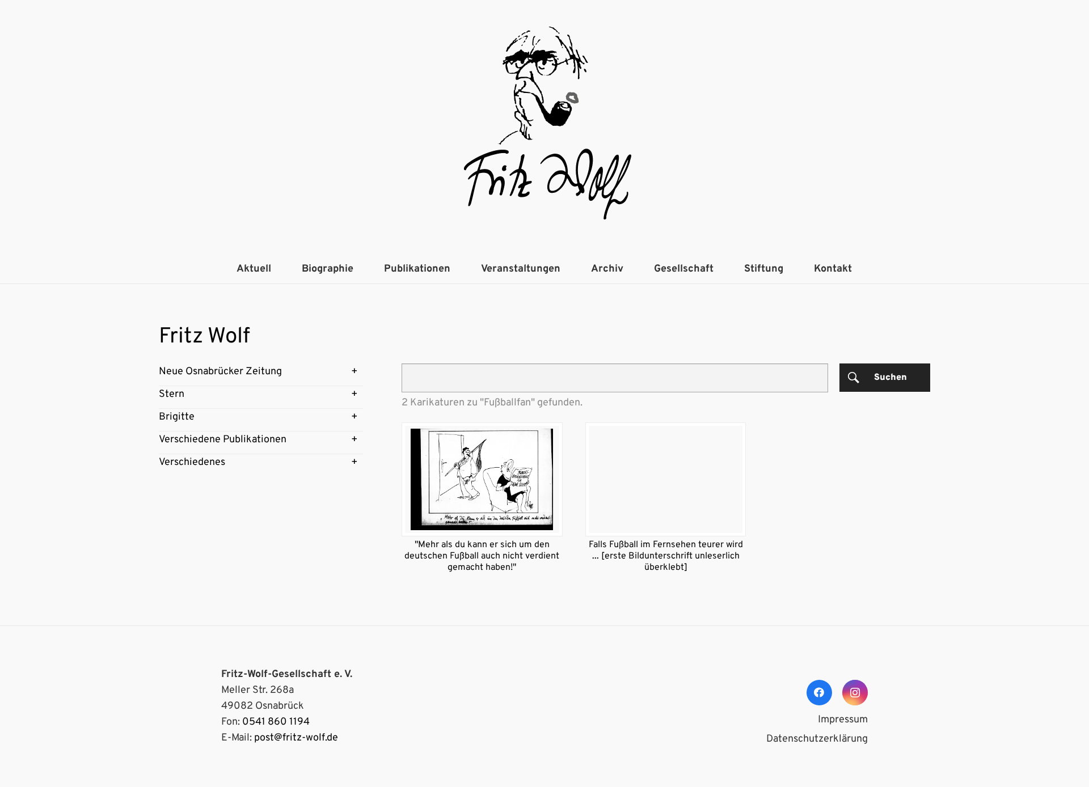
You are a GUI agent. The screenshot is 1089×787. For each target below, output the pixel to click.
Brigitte (177, 417)
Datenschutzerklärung (817, 739)
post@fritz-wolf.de (296, 737)
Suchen (890, 377)
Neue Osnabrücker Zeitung (220, 371)
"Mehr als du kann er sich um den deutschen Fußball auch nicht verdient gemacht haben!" (481, 556)
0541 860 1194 (276, 722)
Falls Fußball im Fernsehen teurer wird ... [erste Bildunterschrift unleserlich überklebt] (666, 556)
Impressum (843, 719)
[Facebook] (819, 692)
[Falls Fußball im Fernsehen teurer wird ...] (666, 479)
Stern (171, 394)
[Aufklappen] (354, 371)
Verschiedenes (192, 462)
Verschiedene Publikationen (222, 439)
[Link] (544, 127)
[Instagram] (855, 692)
